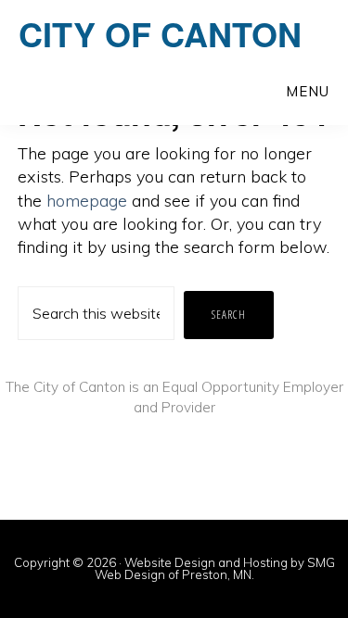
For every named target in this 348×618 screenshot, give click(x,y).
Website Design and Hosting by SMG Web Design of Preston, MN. (215, 568)
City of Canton (160, 33)
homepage (86, 200)
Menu (307, 91)
